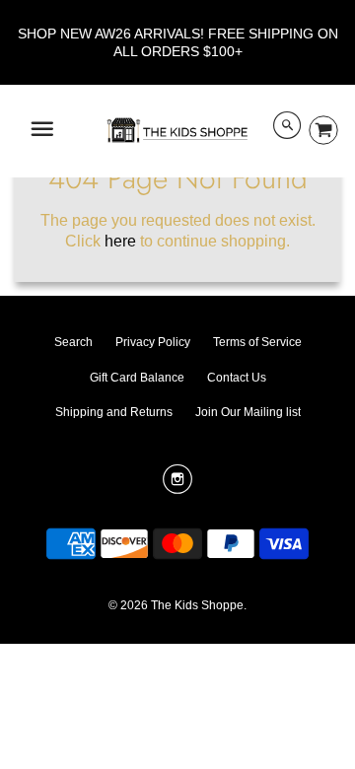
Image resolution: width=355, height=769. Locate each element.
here (120, 241)
